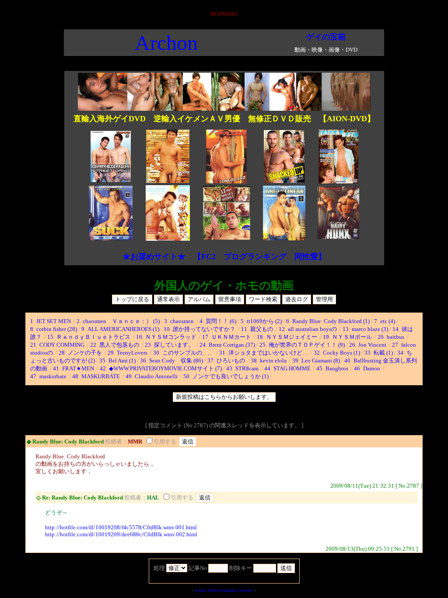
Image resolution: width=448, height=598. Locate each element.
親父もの (262, 329)
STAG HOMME (292, 368)
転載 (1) (383, 352)
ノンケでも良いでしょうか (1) (230, 376)
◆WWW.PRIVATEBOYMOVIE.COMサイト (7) (165, 368)
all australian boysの (313, 329)
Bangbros (338, 368)
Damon (372, 368)
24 (203, 344)
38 (254, 360)
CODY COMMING (62, 344)
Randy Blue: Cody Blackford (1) (331, 321)
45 (319, 368)
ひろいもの (231, 360)
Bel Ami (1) (122, 360)
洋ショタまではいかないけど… (268, 352)
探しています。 (174, 344)
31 (222, 352)
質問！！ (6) (221, 321)
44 (267, 368)
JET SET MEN (54, 321)
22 (93, 344)
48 (75, 376)
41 (56, 368)
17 (205, 337)
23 (148, 344)
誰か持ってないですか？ (205, 329)
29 (111, 352)
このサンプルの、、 (188, 352)
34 (400, 352)
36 (143, 360)
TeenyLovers (133, 352)
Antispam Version (235, 590)
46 (357, 368)
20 (381, 337)
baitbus (396, 337)
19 (326, 337)
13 (346, 329)
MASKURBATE (101, 376)
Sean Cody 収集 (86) (176, 360)
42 (103, 368)
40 (347, 360)
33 (367, 352)
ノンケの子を (85, 352)
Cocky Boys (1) (341, 352)
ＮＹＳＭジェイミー (292, 337)
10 (167, 329)
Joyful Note (206, 590)
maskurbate (53, 376)
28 (62, 352)
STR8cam (247, 368)
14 (395, 329)
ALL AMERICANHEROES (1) (123, 329)
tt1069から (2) (264, 321)
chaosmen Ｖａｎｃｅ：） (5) (121, 321)
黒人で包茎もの (119, 344)
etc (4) (387, 321)
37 (210, 360)
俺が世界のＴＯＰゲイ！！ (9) (307, 344)
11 (244, 329)
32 (317, 352)
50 (186, 376)
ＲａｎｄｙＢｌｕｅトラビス (94, 337)
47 (33, 376)
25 (262, 344)
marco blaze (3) (370, 329)
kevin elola (274, 360)
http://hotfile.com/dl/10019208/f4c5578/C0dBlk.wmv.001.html (121, 527)
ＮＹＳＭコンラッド (171, 337)
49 (129, 376)
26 (352, 344)
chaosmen (182, 321)
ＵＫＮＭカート (231, 337)
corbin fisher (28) (56, 329)
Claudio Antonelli (157, 376)
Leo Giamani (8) (320, 360)
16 (139, 337)
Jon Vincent (373, 344)
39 (295, 360)
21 (33, 344)
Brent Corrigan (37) (232, 344)
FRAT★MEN (78, 368)
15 (50, 337)
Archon (166, 42)
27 (395, 344)
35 (102, 360)
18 (260, 337)
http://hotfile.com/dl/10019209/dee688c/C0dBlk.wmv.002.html (121, 534)
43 (229, 368)
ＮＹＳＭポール (352, 337)
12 (282, 329)
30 (156, 352)
